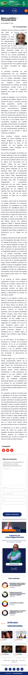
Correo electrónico (8, 493)
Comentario (6, 468)
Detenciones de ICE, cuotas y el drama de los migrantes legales (17, 594)
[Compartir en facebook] (3, 450)
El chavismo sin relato (17, 603)
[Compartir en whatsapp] (11, 450)
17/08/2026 (12, 615)
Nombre (5, 487)
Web (4, 499)
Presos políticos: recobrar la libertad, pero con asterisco (18, 612)
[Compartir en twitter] (7, 450)
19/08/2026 (12, 596)
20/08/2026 (12, 587)
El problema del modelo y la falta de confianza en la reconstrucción (18, 584)
